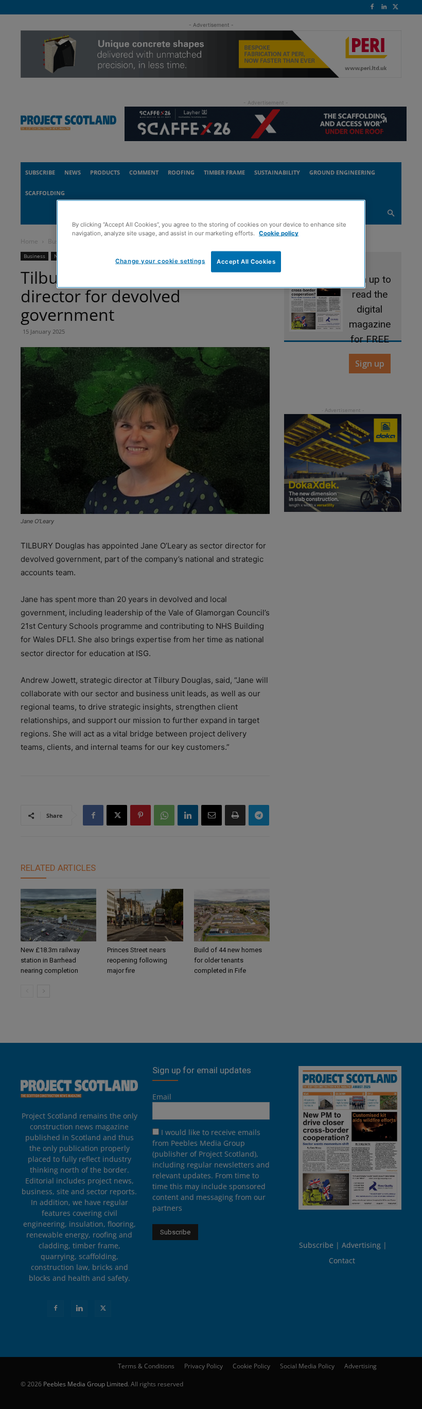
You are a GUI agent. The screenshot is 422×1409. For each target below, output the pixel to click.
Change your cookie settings (160, 260)
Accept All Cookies (246, 261)
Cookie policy (278, 233)
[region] (211, 244)
